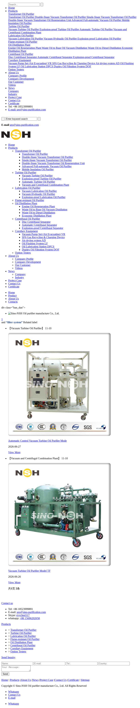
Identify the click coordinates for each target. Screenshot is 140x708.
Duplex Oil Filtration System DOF (40, 249)
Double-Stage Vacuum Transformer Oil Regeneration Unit (53, 163)
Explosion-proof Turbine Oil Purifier (41, 178)
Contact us (7, 603)
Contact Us (14, 100)
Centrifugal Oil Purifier (27, 218)
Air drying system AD (34, 240)
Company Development (28, 262)
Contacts (13, 301)
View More (14, 452)
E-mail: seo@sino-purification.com (27, 109)
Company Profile (24, 258)
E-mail (11, 697)
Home (11, 7)
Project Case (15, 97)
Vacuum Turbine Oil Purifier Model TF (29, 570)
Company (20, 274)
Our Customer (22, 265)
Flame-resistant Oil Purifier (29, 200)
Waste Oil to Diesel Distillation (38, 212)
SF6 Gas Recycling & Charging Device (43, 237)
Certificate (13, 103)
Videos (19, 268)
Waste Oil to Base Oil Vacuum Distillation (44, 209)
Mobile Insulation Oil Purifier (38, 169)
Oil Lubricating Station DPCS (38, 246)
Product (12, 295)
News (11, 88)
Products (13, 10)
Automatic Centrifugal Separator (39, 224)
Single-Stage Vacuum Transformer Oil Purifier (47, 160)
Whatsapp (13, 691)
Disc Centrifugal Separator (36, 221)
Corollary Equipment (26, 231)
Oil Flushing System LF (35, 243)
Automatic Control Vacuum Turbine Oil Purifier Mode (37, 440)
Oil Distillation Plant (26, 203)
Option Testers (23, 252)
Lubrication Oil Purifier (27, 187)
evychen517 (23, 615)
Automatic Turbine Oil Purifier (38, 181)
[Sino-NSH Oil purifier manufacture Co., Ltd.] (15, 138)
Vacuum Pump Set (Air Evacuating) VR (43, 234)
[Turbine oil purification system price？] (59, 434)
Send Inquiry (8, 657)
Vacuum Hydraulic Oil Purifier (38, 194)
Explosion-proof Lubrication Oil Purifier (43, 197)
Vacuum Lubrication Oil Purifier (39, 191)
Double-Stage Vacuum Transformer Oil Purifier (47, 157)
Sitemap (85, 680)
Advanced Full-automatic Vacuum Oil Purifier (47, 166)
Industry (19, 277)
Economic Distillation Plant (36, 215)
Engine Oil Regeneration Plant (38, 206)
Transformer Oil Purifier (28, 150)
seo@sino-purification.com (24, 124)
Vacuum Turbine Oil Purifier (37, 175)
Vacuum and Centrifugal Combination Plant (45, 184)
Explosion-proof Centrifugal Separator (42, 228)
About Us (13, 72)
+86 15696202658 (30, 618)
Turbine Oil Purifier (25, 172)
